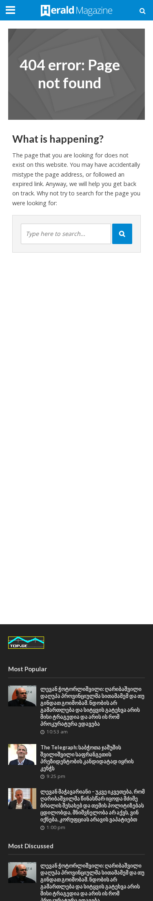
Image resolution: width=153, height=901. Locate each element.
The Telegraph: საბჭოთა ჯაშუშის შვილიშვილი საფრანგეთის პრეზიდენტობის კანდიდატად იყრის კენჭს (87, 757)
